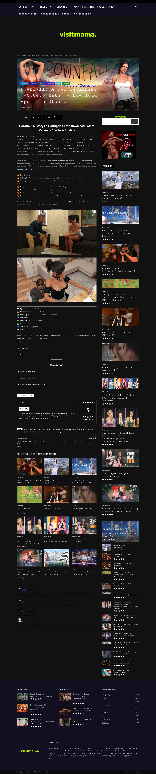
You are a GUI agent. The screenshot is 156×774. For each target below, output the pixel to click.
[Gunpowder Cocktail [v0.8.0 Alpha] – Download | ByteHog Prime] (22, 722)
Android (32, 429)
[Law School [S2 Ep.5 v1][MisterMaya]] (56, 494)
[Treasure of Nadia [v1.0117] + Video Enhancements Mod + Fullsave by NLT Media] (65, 697)
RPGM (58, 83)
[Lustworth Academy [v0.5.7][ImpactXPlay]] (106, 672)
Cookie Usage (134, 772)
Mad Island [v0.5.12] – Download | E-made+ (79, 442)
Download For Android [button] (29, 378)
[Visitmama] (78, 35)
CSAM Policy (122, 772)
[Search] (134, 121)
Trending (46, 6)
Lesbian (20, 432)
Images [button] (22, 355)
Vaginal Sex (62, 432)
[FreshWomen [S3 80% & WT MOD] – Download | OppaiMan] (56, 525)
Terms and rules (109, 772)
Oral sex (43, 432)
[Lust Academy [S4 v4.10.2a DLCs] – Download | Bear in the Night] (22, 708)
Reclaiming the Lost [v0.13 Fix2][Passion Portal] (116, 233)
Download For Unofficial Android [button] (33, 384)
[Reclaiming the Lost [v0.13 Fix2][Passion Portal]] (84, 466)
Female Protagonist (69, 429)
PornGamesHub (50, 13)
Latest (23, 6)
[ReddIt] (49, 117)
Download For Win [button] (27, 371)
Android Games (28, 13)
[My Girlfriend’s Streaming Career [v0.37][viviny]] (106, 654)
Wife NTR (88, 6)
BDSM (39, 429)
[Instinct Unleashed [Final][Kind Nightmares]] (106, 663)
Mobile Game (34, 432)
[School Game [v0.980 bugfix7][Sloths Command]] (56, 558)
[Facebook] (33, 117)
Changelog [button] (24, 348)
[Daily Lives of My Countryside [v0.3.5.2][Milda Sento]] (29, 494)
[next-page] (22, 578)
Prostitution (52, 432)
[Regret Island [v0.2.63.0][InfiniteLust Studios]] (29, 558)
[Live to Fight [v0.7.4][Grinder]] (84, 494)
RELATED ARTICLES (26, 454)
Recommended (50, 83)
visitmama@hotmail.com (71, 763)
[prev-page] (18, 578)
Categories (81, 13)
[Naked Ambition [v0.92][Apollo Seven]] (56, 466)
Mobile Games (106, 6)
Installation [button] (25, 342)
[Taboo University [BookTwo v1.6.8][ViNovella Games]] (84, 558)
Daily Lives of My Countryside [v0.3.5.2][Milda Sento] (27, 511)
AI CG (42, 1)
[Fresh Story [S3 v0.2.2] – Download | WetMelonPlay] (22, 697)
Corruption (46, 429)
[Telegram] (54, 117)
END (74, 6)
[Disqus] (57, 614)
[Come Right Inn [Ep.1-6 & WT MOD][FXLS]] (84, 525)
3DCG (25, 429)
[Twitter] (38, 117)
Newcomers (75, 477)
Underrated (66, 83)
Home (18, 55)
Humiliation (89, 429)
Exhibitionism (57, 429)
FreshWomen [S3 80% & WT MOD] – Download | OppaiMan (119, 398)
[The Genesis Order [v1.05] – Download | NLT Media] (65, 711)
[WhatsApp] (44, 117)
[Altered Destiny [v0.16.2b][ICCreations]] (29, 466)
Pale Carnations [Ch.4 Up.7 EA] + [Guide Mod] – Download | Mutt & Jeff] (33, 443)
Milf (26, 432)
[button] (136, 7)
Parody (66, 13)
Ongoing (62, 6)
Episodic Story (33, 83)
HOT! (34, 6)
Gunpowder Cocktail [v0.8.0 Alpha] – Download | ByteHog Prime (42, 722)
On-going (20, 477)
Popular (42, 83)
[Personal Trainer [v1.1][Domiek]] (65, 722)
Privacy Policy (95, 772)
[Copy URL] (59, 117)
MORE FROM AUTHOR (47, 454)
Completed (26, 55)
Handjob (81, 429)
